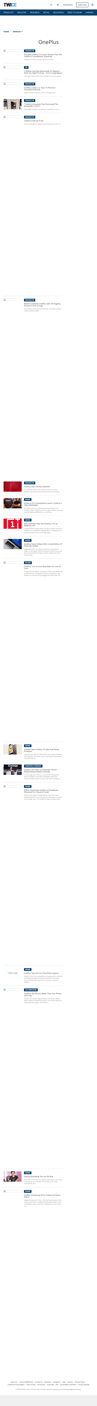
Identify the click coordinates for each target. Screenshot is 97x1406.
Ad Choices (41, 1384)
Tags (63, 1382)
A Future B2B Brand (26, 1382)
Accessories (31, 990)
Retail (46, 12)
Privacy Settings (83, 1384)
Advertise (47, 1382)
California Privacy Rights (16, 1384)
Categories (56, 1382)
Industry (21, 12)
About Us (14, 1382)
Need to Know (75, 12)
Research (35, 12)
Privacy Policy (79, 1382)
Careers (89, 12)
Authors (70, 1382)
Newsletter (68, 4)
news (27, 499)
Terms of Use (30, 1384)
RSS (57, 1384)
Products (8, 12)
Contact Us (38, 1382)
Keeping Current (33, 766)
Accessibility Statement (68, 1384)
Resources (58, 12)
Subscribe (82, 4)
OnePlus (17, 32)
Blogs (28, 563)
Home (6, 32)
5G (26, 67)
